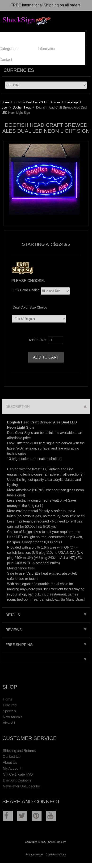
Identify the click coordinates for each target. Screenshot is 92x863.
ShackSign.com (57, 841)
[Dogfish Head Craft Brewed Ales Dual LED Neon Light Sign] (44, 213)
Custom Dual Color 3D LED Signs (37, 102)
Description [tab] (17, 406)
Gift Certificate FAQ (18, 774)
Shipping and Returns (19, 751)
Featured (10, 705)
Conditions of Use (56, 854)
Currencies (19, 70)
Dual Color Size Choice (30, 307)
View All (9, 723)
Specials (9, 711)
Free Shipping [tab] (19, 645)
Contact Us (11, 756)
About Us (10, 762)
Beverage (71, 102)
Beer (4, 107)
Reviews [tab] (13, 630)
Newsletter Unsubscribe (21, 786)
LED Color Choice (26, 290)
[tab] (46, 657)
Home (5, 102)
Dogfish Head (22, 107)
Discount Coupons (17, 780)
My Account (12, 768)
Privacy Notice (34, 854)
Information (47, 49)
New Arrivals (12, 717)
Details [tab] (12, 615)
